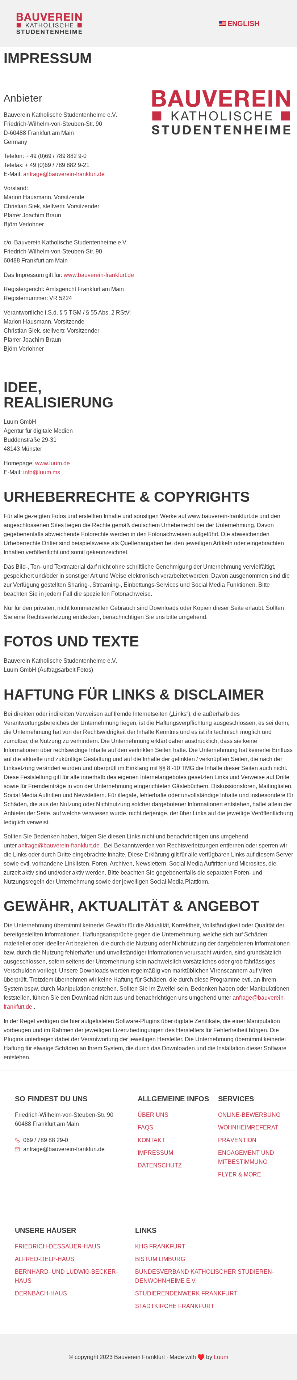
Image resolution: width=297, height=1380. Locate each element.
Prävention (237, 1140)
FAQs (145, 1127)
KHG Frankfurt (160, 1246)
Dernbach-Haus (41, 1293)
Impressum (155, 1153)
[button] (274, 22)
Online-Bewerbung (249, 1115)
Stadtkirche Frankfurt (174, 1306)
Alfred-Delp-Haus (44, 1259)
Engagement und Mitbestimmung (246, 1157)
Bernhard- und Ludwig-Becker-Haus (66, 1276)
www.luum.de (52, 463)
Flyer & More (239, 1174)
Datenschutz (160, 1165)
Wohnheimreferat (248, 1127)
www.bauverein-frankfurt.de (98, 275)
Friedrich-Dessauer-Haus (57, 1246)
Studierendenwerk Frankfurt (186, 1293)
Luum (221, 1357)
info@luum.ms (41, 472)
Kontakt (151, 1140)
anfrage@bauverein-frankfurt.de (64, 174)
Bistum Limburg (160, 1259)
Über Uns (153, 1115)
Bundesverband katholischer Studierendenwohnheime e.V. (204, 1276)
